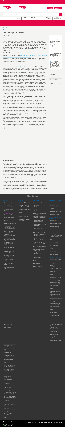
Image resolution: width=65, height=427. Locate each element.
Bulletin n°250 (52, 288)
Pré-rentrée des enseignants (55, 333)
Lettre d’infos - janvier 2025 (55, 276)
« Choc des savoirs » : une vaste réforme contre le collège (40, 247)
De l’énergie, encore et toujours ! (10, 354)
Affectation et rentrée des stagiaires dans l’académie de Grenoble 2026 (24, 207)
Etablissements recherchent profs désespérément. (39, 228)
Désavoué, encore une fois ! (9, 351)
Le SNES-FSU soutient (54, 254)
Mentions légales (47, 422)
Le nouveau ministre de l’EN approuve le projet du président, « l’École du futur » (10, 382)
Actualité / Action (53, 220)
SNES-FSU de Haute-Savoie (9, 329)
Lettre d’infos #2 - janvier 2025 (55, 277)
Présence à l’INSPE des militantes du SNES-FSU (23, 214)
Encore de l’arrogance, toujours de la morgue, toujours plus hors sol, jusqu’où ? (10, 397)
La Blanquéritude (7, 372)
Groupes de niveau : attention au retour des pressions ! (40, 253)
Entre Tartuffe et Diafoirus (9, 359)
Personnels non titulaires (39, 266)
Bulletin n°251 (52, 290)
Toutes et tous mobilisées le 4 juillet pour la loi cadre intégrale (9, 263)
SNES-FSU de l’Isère (7, 326)
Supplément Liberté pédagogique (53, 261)
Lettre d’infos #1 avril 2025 (55, 282)
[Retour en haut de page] (4, 422)
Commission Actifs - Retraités (55, 223)
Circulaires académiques (54, 214)
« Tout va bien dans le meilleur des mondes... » (54, 80)
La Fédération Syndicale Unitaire (56, 253)
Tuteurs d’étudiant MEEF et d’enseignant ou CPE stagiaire (25, 217)
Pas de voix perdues (7, 387)
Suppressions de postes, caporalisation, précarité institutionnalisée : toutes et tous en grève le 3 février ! (9, 244)
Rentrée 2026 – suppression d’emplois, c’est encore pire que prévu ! (10, 249)
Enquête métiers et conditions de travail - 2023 (40, 235)
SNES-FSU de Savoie (7, 327)
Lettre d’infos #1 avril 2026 (55, 304)
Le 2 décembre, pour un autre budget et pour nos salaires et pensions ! (9, 235)
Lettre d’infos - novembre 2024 (56, 273)
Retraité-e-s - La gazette (54, 222)
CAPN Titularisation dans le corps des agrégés (55, 331)
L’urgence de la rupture (8, 413)
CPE (35, 262)
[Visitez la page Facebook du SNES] (27, 422)
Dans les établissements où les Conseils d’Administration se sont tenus (18, 66)
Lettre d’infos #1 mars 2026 (55, 303)
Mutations (52, 208)
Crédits (57, 422)
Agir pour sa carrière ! (54, 206)
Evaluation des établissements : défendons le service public (40, 217)
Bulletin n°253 (52, 301)
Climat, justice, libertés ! (8, 222)
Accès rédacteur (40, 422)
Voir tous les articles (55, 83)
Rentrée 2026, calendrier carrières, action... (54, 312)
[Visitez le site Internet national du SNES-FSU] (11, 422)
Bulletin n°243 (52, 263)
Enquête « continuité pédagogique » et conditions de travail (40, 208)
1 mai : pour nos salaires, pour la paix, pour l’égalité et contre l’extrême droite (9, 204)
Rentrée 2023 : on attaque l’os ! (40, 232)
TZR (35, 260)
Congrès (51, 248)
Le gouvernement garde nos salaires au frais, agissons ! (9, 266)
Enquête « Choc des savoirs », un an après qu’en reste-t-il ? (10, 224)
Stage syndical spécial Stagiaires (25, 209)
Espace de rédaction (8, 425)
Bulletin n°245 (52, 266)
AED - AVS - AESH (37, 265)
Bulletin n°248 (52, 274)
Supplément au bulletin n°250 (55, 287)
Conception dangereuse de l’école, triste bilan (9, 374)
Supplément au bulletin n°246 (55, 268)
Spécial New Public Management (56, 259)
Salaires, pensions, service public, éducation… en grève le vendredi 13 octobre (10, 406)
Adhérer (51, 240)
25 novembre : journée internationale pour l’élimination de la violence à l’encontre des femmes (10, 208)
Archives (5, 268)
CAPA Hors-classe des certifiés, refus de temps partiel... (55, 322)
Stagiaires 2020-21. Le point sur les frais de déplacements (25, 203)
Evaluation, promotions (54, 210)
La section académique (54, 244)
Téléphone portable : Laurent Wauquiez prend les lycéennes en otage (10, 253)
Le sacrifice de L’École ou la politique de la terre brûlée (9, 370)
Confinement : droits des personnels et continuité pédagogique (39, 204)
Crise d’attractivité (7, 410)
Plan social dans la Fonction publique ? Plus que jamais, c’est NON (10, 348)
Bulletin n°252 (52, 300)
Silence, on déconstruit (8, 379)
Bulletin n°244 (52, 265)
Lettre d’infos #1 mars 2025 (55, 280)
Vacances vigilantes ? (7, 352)
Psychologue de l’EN (38, 263)
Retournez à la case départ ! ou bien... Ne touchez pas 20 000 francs (9, 367)
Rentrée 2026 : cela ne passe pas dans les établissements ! (10, 415)
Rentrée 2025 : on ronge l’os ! (9, 217)
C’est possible (52, 74)
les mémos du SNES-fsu (54, 315)
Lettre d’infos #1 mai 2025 (55, 283)
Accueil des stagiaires (54, 334)
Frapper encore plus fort (54, 77)
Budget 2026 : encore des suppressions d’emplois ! (8, 232)
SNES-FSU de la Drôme (8, 324)
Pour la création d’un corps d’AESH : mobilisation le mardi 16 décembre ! (9, 239)
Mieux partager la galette (8, 364)
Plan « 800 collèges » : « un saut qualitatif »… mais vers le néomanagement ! (40, 256)
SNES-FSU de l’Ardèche (8, 323)
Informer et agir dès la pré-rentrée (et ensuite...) (9, 215)
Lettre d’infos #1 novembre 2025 (56, 297)
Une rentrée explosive (8, 411)
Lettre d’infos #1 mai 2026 (55, 306)
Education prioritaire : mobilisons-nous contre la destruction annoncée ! (39, 220)
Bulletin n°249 (52, 279)
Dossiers (51, 317)
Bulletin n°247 (52, 271)
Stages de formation (54, 242)
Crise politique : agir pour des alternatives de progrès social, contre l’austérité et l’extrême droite (9, 228)
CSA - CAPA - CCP (53, 251)
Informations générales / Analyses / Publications (54, 226)
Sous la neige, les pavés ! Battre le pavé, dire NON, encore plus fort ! (10, 393)
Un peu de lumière (7, 390)
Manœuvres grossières (8, 345)
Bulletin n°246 (52, 270)
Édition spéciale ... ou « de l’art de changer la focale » (9, 385)
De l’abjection (6, 408)
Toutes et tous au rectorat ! (55, 339)
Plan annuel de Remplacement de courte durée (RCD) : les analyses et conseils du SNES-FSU (40, 241)
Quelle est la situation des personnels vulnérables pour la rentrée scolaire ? (40, 224)
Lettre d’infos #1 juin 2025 (55, 285)
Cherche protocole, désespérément (7, 377)
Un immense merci (7, 389)
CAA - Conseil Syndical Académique (54, 246)
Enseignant (36, 259)
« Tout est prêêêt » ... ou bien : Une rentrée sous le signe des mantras (9, 357)
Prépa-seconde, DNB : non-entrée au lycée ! (39, 250)
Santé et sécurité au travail (55, 213)
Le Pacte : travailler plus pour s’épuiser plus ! (39, 237)
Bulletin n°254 (52, 309)
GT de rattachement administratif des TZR (54, 328)
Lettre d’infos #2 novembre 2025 (56, 298)
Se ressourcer (6, 400)
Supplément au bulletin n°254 (55, 308)
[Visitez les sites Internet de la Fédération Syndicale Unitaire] (11, 424)
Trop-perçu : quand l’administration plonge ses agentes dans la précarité (55, 204)
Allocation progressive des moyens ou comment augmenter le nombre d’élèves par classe (56, 235)
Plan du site (53, 422)
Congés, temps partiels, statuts (56, 211)
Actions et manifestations (55, 249)
